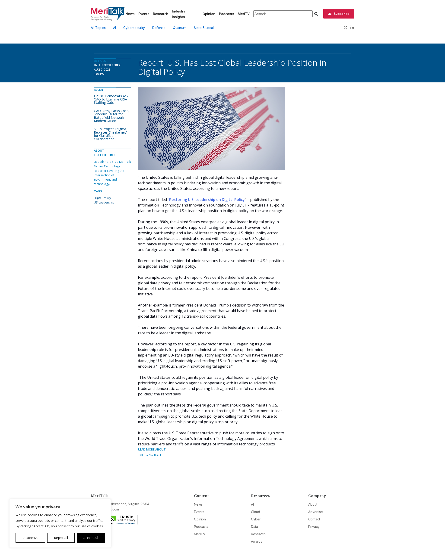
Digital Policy (102, 198)
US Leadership (104, 202)
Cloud (255, 512)
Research (160, 14)
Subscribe (342, 14)
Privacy (314, 527)
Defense (158, 28)
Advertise (315, 512)
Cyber (256, 519)
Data (254, 527)
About (312, 504)
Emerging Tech (149, 455)
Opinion (209, 14)
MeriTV (244, 14)
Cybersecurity (134, 28)
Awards (256, 541)
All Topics (98, 28)
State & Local (204, 28)
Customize (30, 537)
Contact (314, 519)
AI (114, 28)
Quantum (179, 28)
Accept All (90, 537)
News (130, 14)
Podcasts (226, 14)
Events (143, 14)
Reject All (61, 537)
